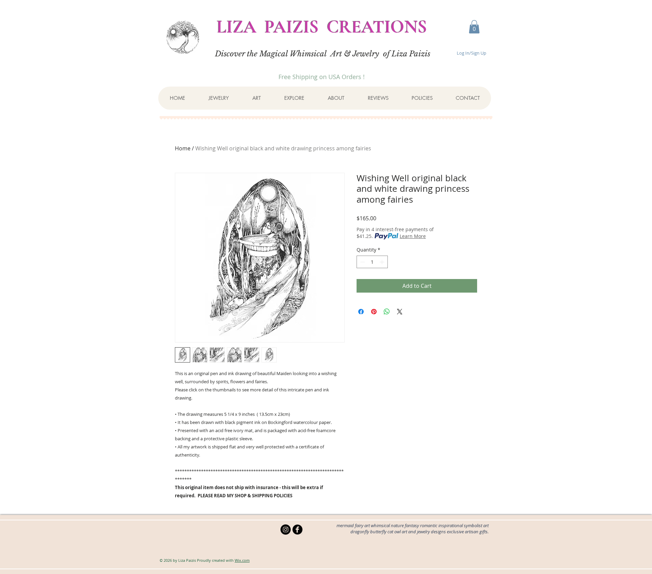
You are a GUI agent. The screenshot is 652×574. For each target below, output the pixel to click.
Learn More (413, 236)
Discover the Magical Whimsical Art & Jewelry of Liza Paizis (322, 53)
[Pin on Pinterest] (374, 312)
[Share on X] (400, 312)
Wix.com (242, 560)
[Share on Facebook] (361, 312)
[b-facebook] (297, 529)
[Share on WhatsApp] (387, 312)
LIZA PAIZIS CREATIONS (322, 27)
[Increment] (382, 262)
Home (183, 148)
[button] (474, 26)
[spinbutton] (372, 262)
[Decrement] (362, 262)
